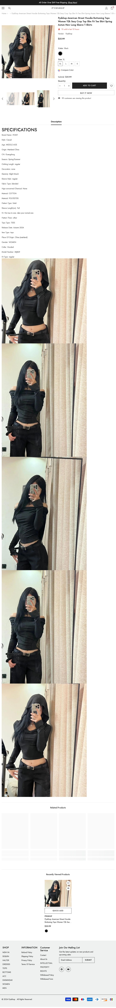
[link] (15, 854)
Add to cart (89, 85)
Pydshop (69, 33)
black (46, 931)
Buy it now (86, 93)
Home (4, 13)
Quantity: (62, 81)
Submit (88, 960)
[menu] (3, 8)
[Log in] (106, 8)
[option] (28, 51)
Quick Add (58, 910)
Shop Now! (72, 2)
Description (56, 121)
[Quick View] (68, 888)
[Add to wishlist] (111, 86)
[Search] (9, 8)
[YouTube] (68, 969)
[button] (2, 98)
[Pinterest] (61, 969)
